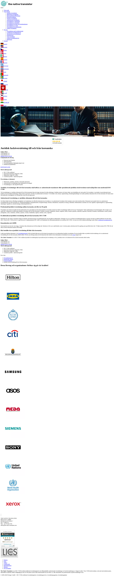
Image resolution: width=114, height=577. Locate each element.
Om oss (5, 29)
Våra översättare (11, 36)
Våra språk (6, 10)
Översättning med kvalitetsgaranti (15, 31)
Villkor (5, 562)
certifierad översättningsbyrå (105, 220)
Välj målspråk (4, 154)
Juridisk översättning (12, 13)
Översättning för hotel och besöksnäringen (17, 24)
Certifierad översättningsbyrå (14, 32)
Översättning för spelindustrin (14, 27)
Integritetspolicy (8, 565)
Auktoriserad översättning (13, 20)
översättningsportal (22, 233)
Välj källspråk (4, 153)
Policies (6, 560)
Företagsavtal (10, 35)
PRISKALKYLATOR (6, 156)
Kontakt (6, 41)
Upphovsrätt (7, 564)
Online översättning (11, 28)
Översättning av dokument (13, 21)
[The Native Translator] (16, 6)
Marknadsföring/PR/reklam (13, 15)
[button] (57, 141)
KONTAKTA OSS (5, 167)
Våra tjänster (7, 11)
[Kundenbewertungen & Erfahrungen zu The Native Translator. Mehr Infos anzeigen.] (8, 546)
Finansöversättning (11, 17)
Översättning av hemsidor (13, 22)
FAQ (5, 561)
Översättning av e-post (12, 25)
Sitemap (6, 567)
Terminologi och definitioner (14, 34)
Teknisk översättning (12, 18)
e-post (73, 234)
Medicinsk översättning (12, 14)
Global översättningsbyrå (13, 38)
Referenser (9, 39)
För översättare (7, 568)
